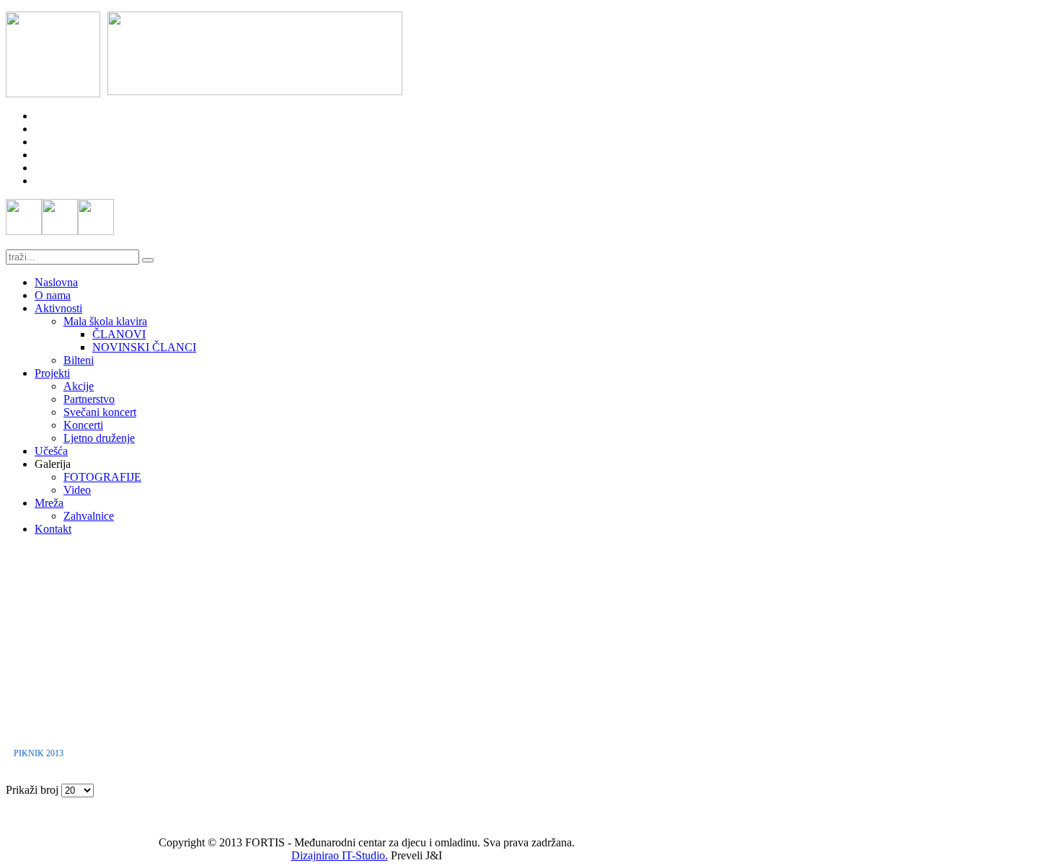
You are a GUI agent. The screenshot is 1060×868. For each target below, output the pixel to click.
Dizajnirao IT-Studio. (339, 855)
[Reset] (148, 260)
